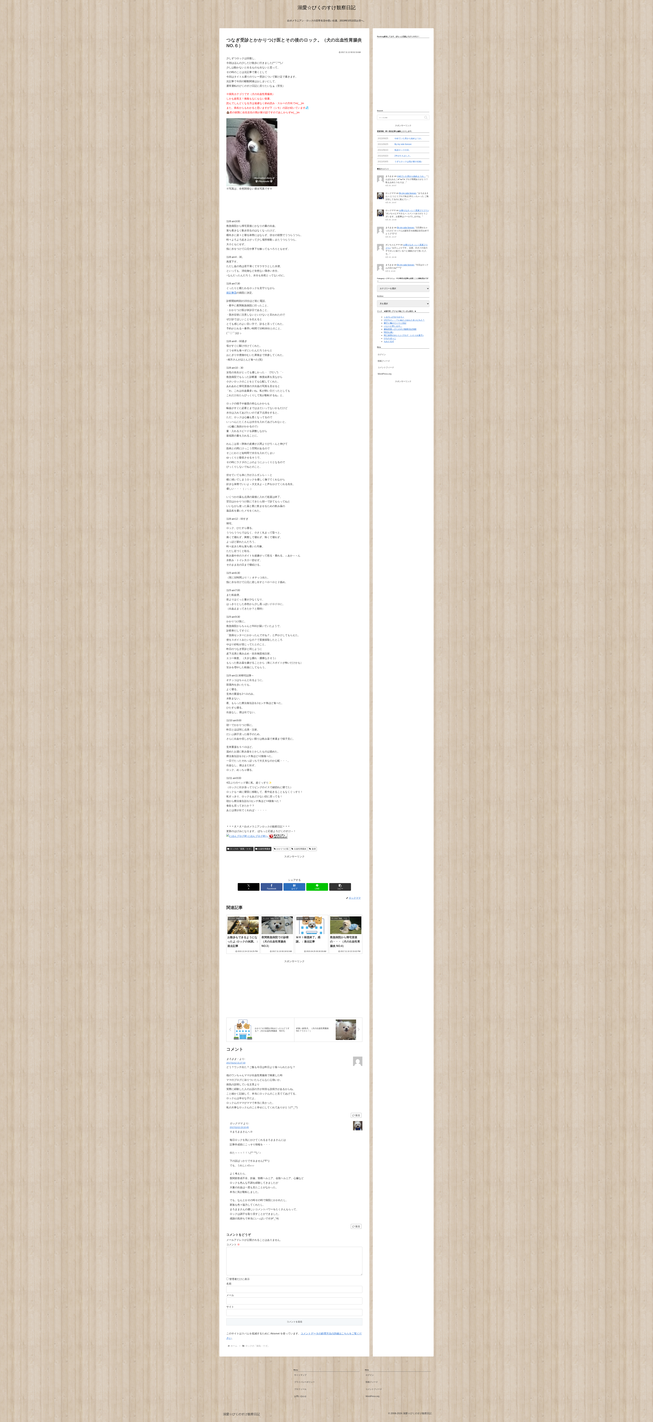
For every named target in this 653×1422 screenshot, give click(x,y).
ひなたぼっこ (390, 338)
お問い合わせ (300, 1396)
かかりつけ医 (282, 849)
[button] (340, 887)
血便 (314, 849)
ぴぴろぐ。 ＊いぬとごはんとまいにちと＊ (404, 320)
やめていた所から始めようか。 (411, 176)
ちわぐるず (389, 341)
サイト (230, 1306)
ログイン (382, 354)
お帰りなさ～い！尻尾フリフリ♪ (414, 210)
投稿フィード (384, 361)
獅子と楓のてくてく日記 (395, 323)
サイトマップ (300, 1375)
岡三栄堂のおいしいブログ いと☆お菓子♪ (404, 335)
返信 (357, 1115)
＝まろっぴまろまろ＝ (394, 317)
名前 (228, 1283)
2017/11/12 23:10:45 (239, 1127)
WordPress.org (384, 374)
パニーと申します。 (393, 326)
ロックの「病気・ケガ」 (241, 849)
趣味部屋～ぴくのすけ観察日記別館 (400, 329)
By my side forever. (407, 193)
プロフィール (300, 1389)
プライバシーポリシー (304, 1382)
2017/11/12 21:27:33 (235, 1063)
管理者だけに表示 (239, 1279)
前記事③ (231, 292)
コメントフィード (386, 367)
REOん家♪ (388, 332)
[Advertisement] (294, 866)
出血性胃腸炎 (264, 849)
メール (230, 1295)
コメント (233, 1244)
